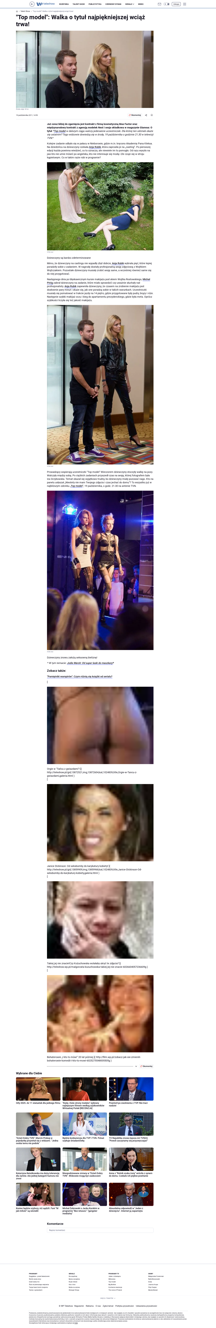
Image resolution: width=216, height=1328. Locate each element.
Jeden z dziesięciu (114, 1276)
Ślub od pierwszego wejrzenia (39, 1284)
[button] (167, 4)
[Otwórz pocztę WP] (160, 4)
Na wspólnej (73, 1276)
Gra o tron (72, 1284)
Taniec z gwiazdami (35, 1290)
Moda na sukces (74, 1287)
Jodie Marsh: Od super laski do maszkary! (90, 663)
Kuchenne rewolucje (115, 1287)
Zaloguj (176, 4)
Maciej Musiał (153, 1290)
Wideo (141, 4)
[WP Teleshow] (47, 4)
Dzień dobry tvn (34, 1282)
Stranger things (74, 1290)
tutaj (76, 1323)
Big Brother (112, 1284)
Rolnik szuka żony (35, 1279)
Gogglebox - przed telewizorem (39, 1276)
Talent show (79, 4)
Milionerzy (111, 1279)
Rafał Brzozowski (154, 1279)
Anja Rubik (95, 147)
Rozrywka (64, 4)
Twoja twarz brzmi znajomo (38, 1287)
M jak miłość (73, 1282)
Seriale (128, 4)
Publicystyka (95, 4)
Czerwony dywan (113, 4)
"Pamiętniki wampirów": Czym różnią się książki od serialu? (79, 676)
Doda (150, 1282)
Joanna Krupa (153, 1284)
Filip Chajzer (152, 1287)
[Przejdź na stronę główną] (32, 6)
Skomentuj (136, 115)
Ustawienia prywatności (146, 1306)
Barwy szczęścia (74, 1279)
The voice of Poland (115, 1290)
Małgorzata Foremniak (156, 1276)
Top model (60, 131)
